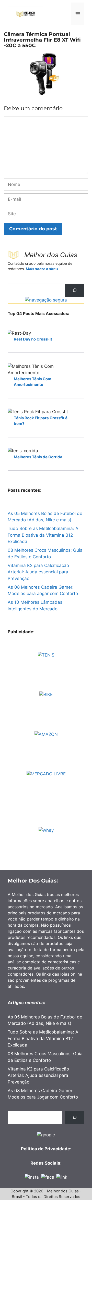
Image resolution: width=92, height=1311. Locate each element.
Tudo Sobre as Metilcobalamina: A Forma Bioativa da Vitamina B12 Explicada (43, 535)
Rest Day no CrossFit (33, 339)
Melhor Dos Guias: (33, 880)
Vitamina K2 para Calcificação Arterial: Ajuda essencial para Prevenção (38, 572)
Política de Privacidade (45, 1148)
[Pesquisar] (74, 290)
